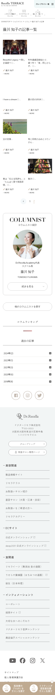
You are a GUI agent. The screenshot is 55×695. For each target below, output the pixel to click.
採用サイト (12, 612)
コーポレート (13, 604)
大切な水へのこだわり (18, 621)
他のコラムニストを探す (27, 306)
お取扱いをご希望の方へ (19, 508)
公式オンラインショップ (19, 537)
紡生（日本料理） (15, 583)
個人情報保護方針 (13, 677)
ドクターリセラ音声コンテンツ (23, 629)
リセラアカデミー (15, 516)
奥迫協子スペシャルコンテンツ (23, 637)
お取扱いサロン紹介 (17, 491)
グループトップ (27, 444)
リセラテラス (13, 483)
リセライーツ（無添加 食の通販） (24, 566)
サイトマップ (11, 672)
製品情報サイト (14, 474)
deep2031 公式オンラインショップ (25, 545)
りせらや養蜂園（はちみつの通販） (25, 575)
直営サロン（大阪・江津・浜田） (24, 499)
